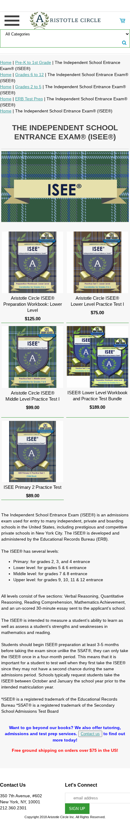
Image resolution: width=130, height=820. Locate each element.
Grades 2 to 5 (28, 86)
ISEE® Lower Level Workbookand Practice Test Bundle (97, 395)
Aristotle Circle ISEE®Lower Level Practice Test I (97, 301)
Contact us (90, 734)
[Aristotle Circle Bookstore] (65, 20)
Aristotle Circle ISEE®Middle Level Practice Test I (32, 396)
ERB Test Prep (29, 98)
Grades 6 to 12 (29, 74)
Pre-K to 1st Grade (33, 62)
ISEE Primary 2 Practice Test (32, 487)
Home (5, 62)
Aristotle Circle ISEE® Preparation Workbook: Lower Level (32, 304)
